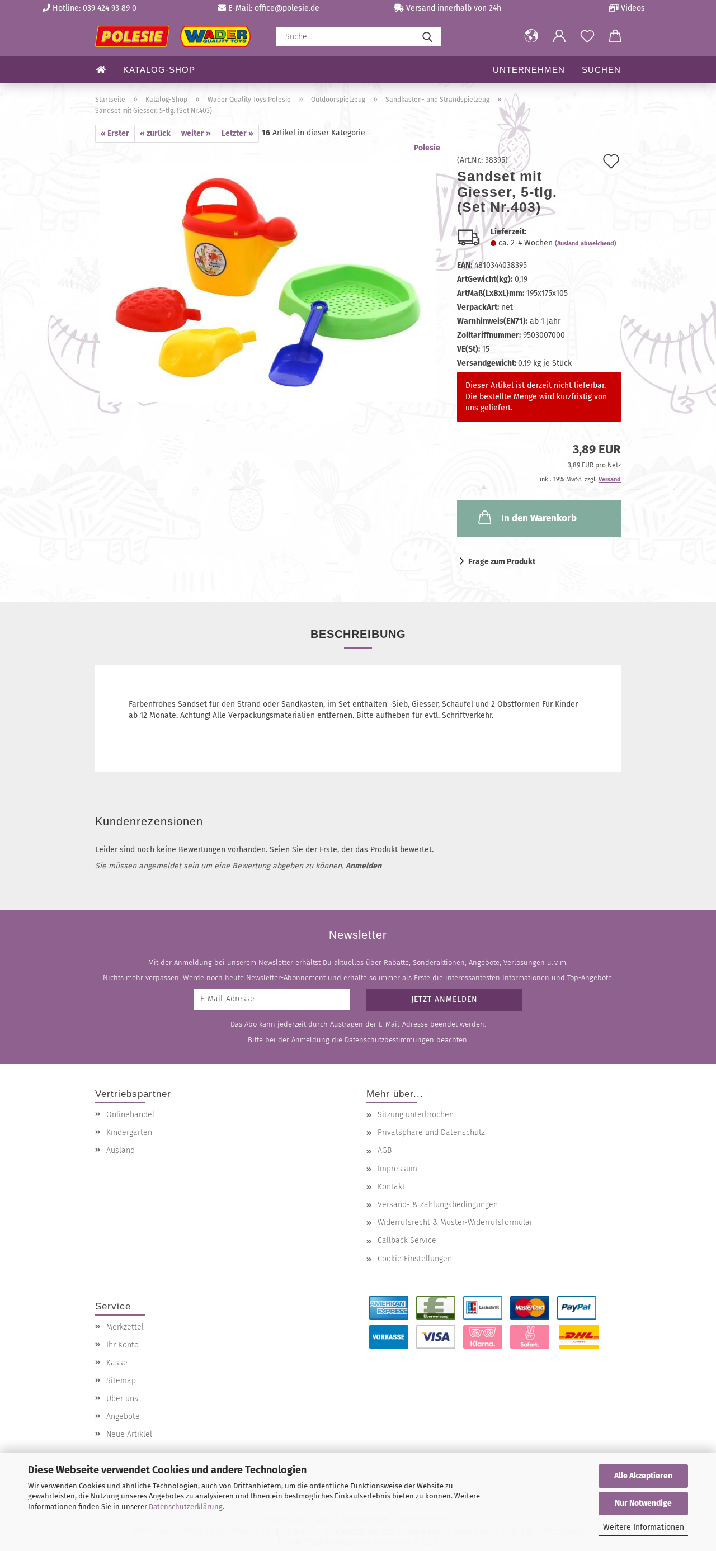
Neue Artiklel (129, 1434)
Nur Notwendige (643, 1503)
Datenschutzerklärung (186, 1506)
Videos (632, 8)
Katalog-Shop (159, 69)
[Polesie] (177, 36)
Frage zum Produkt (501, 561)
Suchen (601, 69)
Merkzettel (125, 1327)
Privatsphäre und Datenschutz (431, 1132)
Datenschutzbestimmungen (389, 1039)
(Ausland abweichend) (585, 243)
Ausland (120, 1150)
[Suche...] (427, 36)
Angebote (123, 1416)
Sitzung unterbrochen (416, 1114)
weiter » (196, 133)
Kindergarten (129, 1132)
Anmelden (363, 866)
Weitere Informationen (643, 1527)
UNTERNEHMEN (529, 69)
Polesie (427, 148)
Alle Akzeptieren (643, 1476)
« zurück (155, 133)
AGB (385, 1150)
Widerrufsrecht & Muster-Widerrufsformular (455, 1222)
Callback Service (407, 1240)
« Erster (115, 133)
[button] (531, 36)
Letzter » (237, 133)
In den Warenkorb (539, 518)
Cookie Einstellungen (415, 1259)
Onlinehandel (130, 1114)
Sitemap (121, 1381)
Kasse (117, 1363)
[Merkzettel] (587, 36)
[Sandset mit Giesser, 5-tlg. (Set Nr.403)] (268, 282)
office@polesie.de (287, 8)
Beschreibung (358, 634)
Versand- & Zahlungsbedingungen (438, 1204)
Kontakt (391, 1186)
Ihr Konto (122, 1345)
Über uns (122, 1398)
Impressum (397, 1169)
